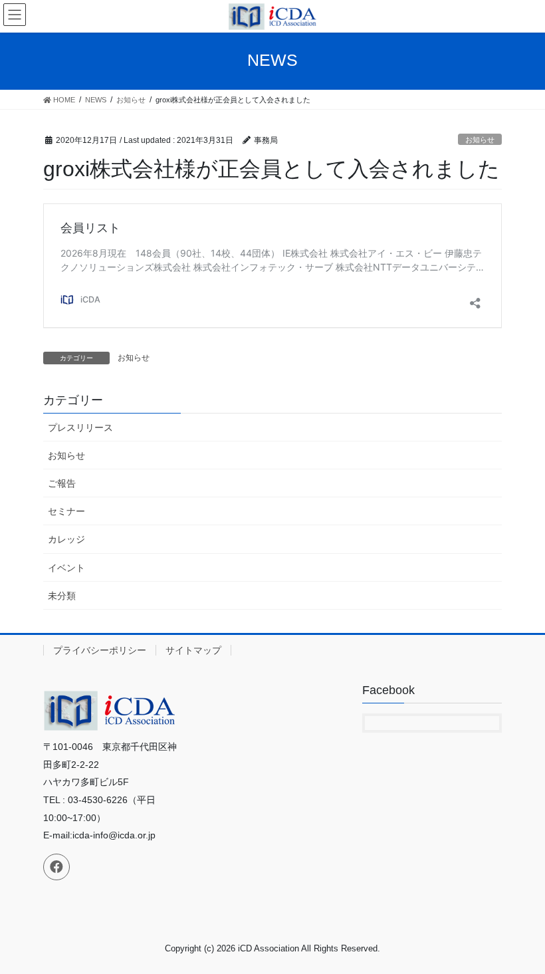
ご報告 (62, 483)
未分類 (62, 595)
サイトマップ (193, 650)
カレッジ (66, 539)
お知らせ (479, 140)
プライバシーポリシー (99, 650)
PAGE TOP (520, 933)
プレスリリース (80, 427)
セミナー (66, 511)
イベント (66, 567)
